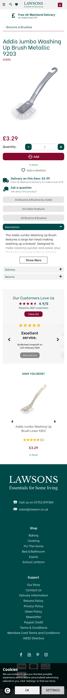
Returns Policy (33, 600)
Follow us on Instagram (46, 654)
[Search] (10, 4)
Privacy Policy (33, 606)
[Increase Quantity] (61, 147)
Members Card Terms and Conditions (33, 633)
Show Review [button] (30, 355)
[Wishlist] (17, 4)
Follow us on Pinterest (37, 654)
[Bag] (61, 4)
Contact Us (34, 590)
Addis (7, 59)
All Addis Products (33, 209)
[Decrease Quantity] (28, 147)
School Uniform (34, 562)
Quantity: (10, 146)
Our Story (33, 585)
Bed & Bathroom (33, 551)
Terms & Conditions (33, 627)
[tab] (33, 227)
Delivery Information (33, 595)
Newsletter (33, 617)
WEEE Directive (33, 638)
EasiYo (33, 557)
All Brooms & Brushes (34, 218)
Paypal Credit (33, 622)
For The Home (33, 546)
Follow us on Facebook (21, 654)
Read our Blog (29, 654)
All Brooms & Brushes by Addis (33, 199)
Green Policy (33, 611)
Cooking (33, 540)
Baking (33, 535)
